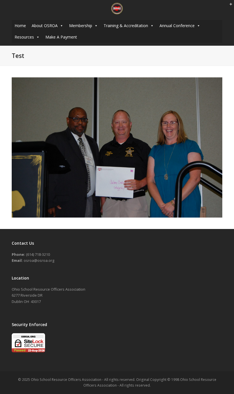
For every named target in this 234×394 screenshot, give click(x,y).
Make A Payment (61, 37)
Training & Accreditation (126, 25)
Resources (24, 37)
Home (20, 25)
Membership (80, 25)
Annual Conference (177, 25)
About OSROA (45, 25)
